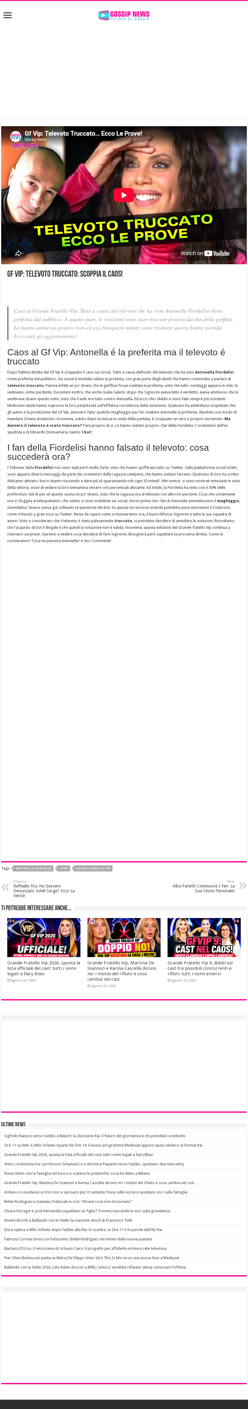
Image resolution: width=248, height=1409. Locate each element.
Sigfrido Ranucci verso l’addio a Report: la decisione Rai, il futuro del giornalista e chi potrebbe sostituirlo (94, 1136)
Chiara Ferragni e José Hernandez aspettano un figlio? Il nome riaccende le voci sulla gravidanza (87, 1211)
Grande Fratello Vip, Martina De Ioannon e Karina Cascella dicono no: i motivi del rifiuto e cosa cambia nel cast (121, 971)
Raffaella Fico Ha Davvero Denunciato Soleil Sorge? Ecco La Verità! (44, 889)
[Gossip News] (124, 14)
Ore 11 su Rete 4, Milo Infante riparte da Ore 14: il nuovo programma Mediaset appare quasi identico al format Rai (103, 1145)
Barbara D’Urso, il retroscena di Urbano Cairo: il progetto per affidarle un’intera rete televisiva (85, 1248)
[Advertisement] (124, 70)
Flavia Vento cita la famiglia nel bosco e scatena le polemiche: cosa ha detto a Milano (77, 1173)
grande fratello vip (93, 869)
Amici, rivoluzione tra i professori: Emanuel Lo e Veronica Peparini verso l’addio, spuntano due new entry (94, 1164)
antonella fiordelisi (33, 869)
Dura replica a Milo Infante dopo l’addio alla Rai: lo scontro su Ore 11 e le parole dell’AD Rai (83, 1229)
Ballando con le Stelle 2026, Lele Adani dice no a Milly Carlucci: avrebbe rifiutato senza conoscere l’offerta (95, 1267)
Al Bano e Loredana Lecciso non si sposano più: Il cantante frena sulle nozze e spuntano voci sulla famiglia (96, 1192)
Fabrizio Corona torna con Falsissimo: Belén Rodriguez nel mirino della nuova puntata (78, 1239)
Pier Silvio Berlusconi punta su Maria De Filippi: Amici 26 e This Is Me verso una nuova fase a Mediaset (91, 1258)
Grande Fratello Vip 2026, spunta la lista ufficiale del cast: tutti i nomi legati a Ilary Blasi (43, 968)
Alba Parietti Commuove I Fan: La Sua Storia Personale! (204, 886)
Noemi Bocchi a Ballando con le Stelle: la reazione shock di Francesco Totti (68, 1220)
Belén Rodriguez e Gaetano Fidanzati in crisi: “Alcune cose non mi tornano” (68, 1201)
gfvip (64, 869)
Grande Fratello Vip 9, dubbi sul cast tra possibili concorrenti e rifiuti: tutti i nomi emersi (200, 968)
